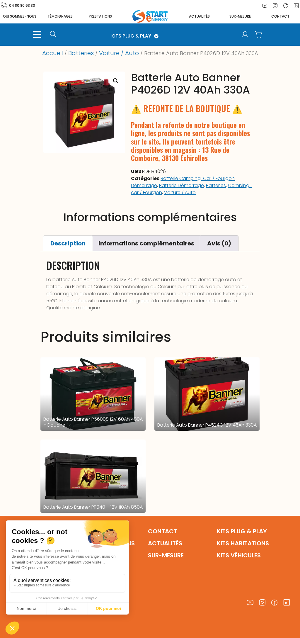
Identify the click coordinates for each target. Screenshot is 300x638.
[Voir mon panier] (258, 34)
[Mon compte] (245, 34)
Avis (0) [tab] (219, 243)
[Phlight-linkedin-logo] (287, 603)
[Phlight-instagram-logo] (275, 5)
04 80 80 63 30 (22, 5)
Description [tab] (68, 243)
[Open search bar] (53, 34)
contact (280, 16)
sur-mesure (240, 16)
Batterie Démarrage (181, 185)
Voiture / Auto (119, 53)
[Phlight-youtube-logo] (264, 5)
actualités (199, 16)
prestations (100, 16)
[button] (37, 35)
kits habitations (243, 543)
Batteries (81, 53)
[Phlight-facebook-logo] (285, 5)
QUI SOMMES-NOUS (19, 16)
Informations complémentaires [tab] (146, 243)
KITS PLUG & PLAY (131, 36)
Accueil (52, 53)
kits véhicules (239, 555)
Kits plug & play (242, 531)
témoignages (60, 16)
